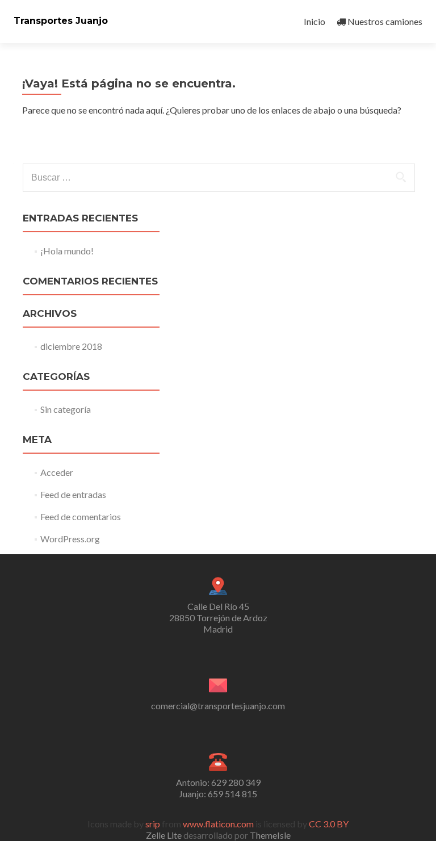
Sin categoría (65, 409)
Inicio (314, 21)
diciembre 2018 (71, 346)
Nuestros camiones (384, 21)
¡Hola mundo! (67, 250)
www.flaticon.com (218, 823)
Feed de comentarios (80, 516)
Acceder (56, 472)
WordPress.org (70, 538)
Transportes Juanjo (61, 20)
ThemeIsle (270, 835)
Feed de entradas (73, 494)
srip (152, 823)
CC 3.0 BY (329, 823)
